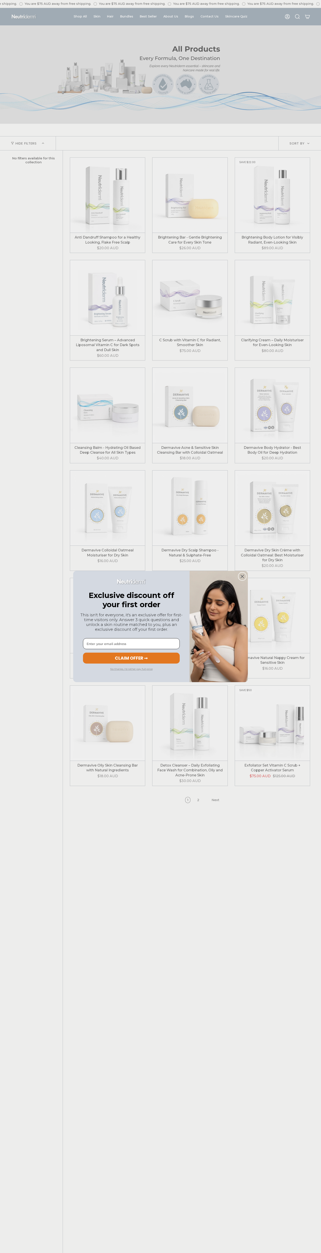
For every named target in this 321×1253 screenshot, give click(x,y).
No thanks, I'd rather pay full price (131, 669)
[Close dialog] (242, 576)
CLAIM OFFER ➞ (131, 658)
